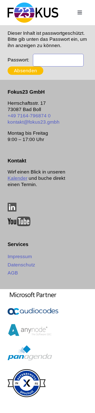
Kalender (17, 178)
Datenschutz (21, 264)
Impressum (20, 256)
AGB (13, 273)
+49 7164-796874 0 (29, 115)
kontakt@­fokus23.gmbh (34, 122)
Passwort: (19, 59)
